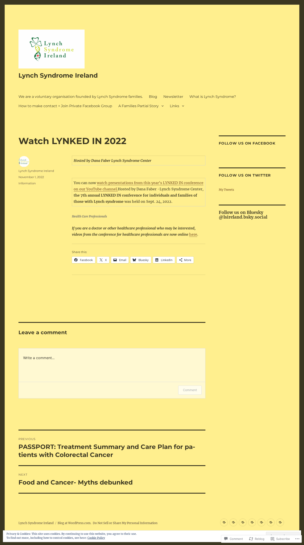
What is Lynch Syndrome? (212, 97)
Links (174, 106)
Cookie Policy (96, 537)
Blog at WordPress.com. (74, 523)
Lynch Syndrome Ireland (58, 75)
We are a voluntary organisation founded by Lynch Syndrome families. (80, 97)
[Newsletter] (243, 522)
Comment (190, 390)
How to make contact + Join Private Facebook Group (65, 106)
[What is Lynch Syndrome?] (252, 522)
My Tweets (226, 190)
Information (27, 183)
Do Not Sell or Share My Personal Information (125, 523)
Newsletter (173, 97)
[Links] (280, 522)
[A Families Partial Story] (271, 522)
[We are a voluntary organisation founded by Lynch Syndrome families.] (233, 522)
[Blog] (224, 522)
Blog (153, 97)
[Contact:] (261, 522)
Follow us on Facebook (247, 143)
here (193, 234)
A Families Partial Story (138, 106)
